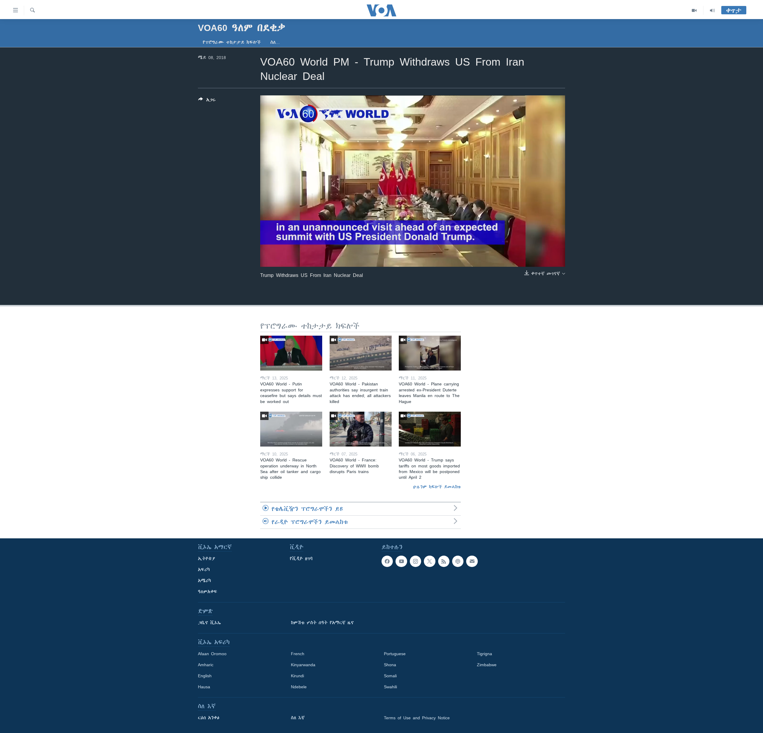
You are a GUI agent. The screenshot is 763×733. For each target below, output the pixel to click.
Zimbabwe (487, 664)
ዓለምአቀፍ (207, 591)
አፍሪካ (204, 569)
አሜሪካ (204, 580)
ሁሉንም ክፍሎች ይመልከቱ (437, 486)
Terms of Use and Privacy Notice (417, 717)
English (205, 675)
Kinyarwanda (303, 664)
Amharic (205, 664)
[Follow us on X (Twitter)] (429, 561)
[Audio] (712, 10)
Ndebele (299, 686)
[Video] (694, 10)
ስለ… (275, 42)
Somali (390, 675)
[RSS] (443, 561)
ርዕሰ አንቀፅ (208, 717)
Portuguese (395, 653)
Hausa (204, 686)
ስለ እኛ (298, 717)
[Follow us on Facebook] (387, 561)
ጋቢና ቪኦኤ (209, 622)
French (297, 653)
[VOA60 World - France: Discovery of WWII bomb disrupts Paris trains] (361, 429)
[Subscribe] (471, 561)
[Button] (207, 100)
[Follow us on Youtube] (401, 561)
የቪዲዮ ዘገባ (301, 558)
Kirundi (297, 675)
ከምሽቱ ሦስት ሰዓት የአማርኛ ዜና (322, 622)
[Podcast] (457, 561)
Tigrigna (484, 653)
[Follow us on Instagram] (415, 561)
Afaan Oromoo (212, 653)
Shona (390, 664)
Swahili (390, 686)
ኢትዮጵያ (206, 558)
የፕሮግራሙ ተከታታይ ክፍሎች (232, 42)
